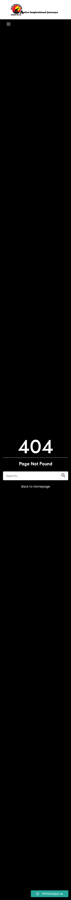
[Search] (63, 475)
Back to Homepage (35, 486)
